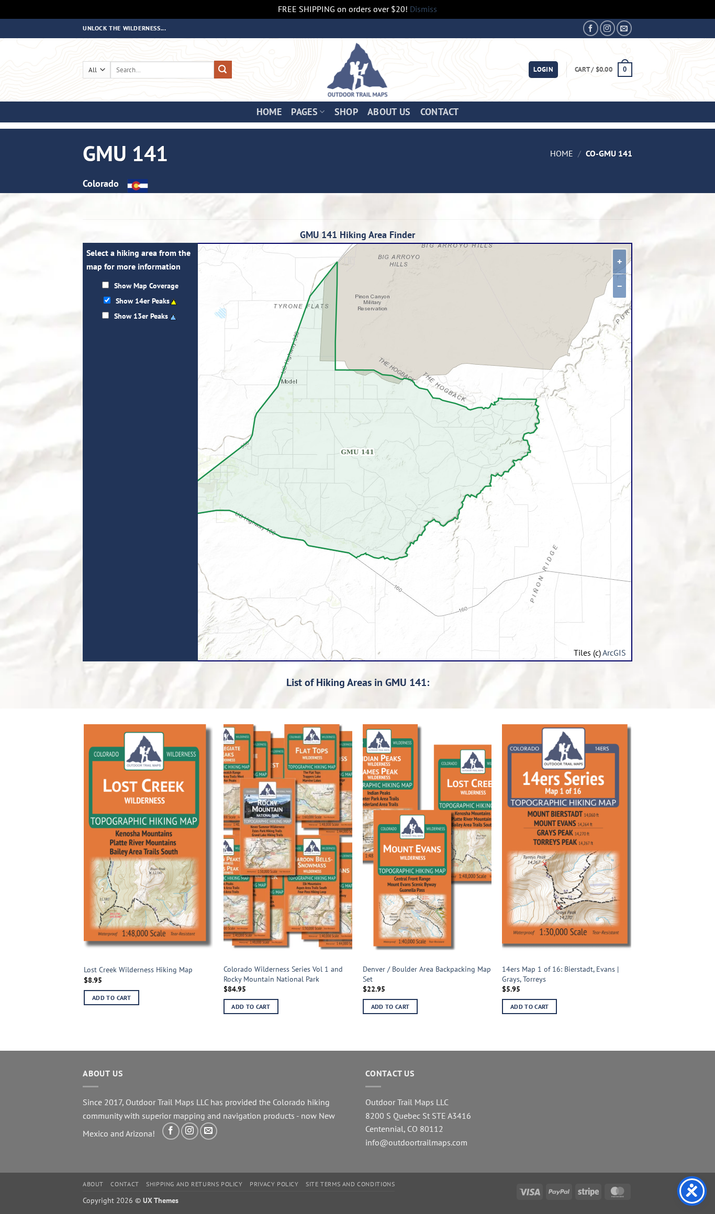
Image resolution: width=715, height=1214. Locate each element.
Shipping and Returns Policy (194, 1184)
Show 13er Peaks (141, 316)
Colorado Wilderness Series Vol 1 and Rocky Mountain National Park (283, 974)
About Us (389, 112)
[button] (543, 69)
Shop (346, 112)
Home (269, 112)
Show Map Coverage (146, 285)
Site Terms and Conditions (350, 1184)
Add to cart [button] (111, 998)
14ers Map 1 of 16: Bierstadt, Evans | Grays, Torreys (560, 974)
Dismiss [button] (423, 9)
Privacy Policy (274, 1184)
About (93, 1184)
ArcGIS (614, 652)
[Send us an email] (624, 28)
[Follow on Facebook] (590, 28)
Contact (439, 112)
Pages (304, 112)
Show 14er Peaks (143, 301)
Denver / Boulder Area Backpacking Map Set (427, 974)
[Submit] (223, 69)
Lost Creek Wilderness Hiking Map (138, 969)
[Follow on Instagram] (607, 28)
